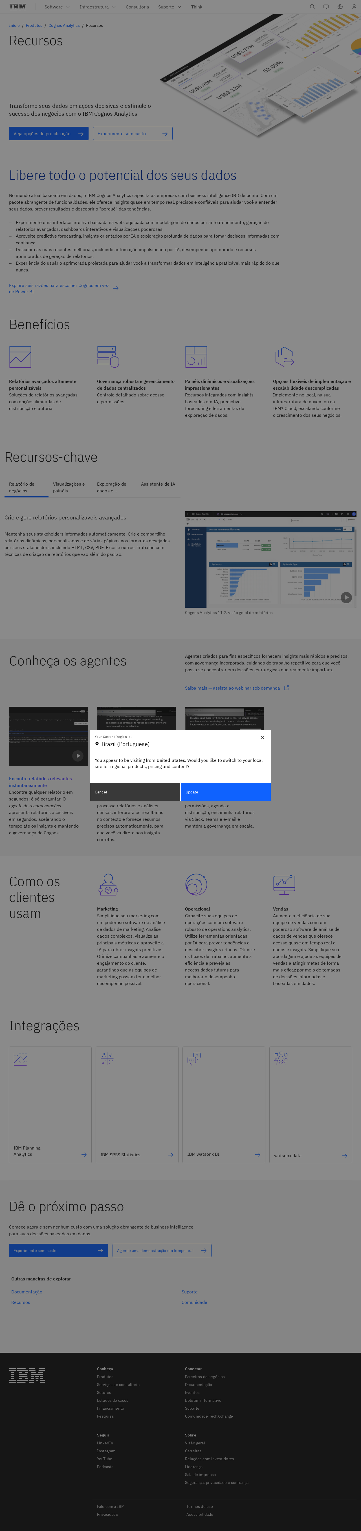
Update (192, 792)
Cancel (101, 792)
